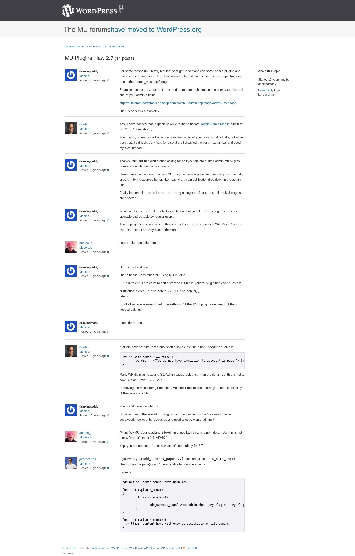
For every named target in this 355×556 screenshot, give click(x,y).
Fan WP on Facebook (168, 548)
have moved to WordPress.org (156, 29)
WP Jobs (149, 548)
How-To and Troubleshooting (109, 46)
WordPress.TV (119, 548)
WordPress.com (100, 548)
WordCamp (135, 548)
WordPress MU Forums (77, 46)
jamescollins (87, 459)
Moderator (86, 247)
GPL (74, 548)
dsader (84, 124)
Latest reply (265, 90)
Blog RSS (191, 548)
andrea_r (85, 243)
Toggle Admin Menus (215, 124)
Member (84, 76)
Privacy (66, 548)
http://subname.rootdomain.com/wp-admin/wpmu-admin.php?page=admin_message (178, 103)
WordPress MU (98, 10)
